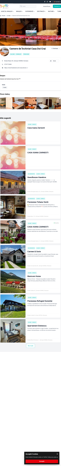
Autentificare (46, 6)
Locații (8, 15)
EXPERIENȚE (29, 11)
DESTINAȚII (41, 11)
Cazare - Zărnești (15, 54)
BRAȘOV (19, 11)
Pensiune (26, 54)
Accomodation (31, 173)
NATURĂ (51, 11)
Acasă (3, 15)
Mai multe (30, 346)
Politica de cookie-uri (53, 457)
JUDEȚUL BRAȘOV (7, 11)
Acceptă (41, 461)
